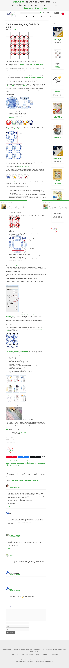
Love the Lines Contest (37, 463)
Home (22, 16)
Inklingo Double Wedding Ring (36, 64)
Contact (12, 654)
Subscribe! (57, 91)
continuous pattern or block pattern (14, 462)
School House (39, 314)
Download (18, 1)
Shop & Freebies (35, 16)
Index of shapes (29, 654)
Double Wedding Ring (25, 462)
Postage (37, 654)
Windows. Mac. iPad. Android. (35, 8)
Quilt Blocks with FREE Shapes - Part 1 (56, 204)
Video (45, 16)
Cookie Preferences (54, 654)
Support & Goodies (52, 16)
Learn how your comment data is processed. (34, 635)
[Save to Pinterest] (63, 14)
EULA (18, 654)
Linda (10, 486)
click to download (22, 432)
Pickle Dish (11, 117)
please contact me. (49, 661)
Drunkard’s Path (18, 314)
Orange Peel (32, 314)
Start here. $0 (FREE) (58, 39)
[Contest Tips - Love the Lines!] (3, 207)
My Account (60, 16)
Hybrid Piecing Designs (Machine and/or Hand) (16, 460)
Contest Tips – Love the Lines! (13, 465)
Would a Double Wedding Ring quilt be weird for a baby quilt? (25, 480)
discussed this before (30, 77)
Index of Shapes (57, 183)
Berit (10, 589)
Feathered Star (25, 314)
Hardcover (57, 66)
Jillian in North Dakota (14, 535)
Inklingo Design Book (29, 463)
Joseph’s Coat (39, 77)
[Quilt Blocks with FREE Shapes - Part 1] (45, 207)
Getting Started (27, 16)
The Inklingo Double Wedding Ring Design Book (17, 351)
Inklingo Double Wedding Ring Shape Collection (17, 85)
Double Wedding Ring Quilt (35, 462)
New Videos (57, 180)
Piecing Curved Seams (30, 460)
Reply (9, 506)
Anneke (11, 555)
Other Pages (50, 12)
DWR (18, 463)
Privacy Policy (44, 654)
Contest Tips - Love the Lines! (12, 204)
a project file (22, 64)
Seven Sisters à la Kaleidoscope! (13, 466)
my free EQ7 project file (23, 166)
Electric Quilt (9, 65)
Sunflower (11, 316)
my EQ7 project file (15, 181)
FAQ (47, 16)
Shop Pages (43, 12)
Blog (41, 16)
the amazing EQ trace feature (15, 128)
